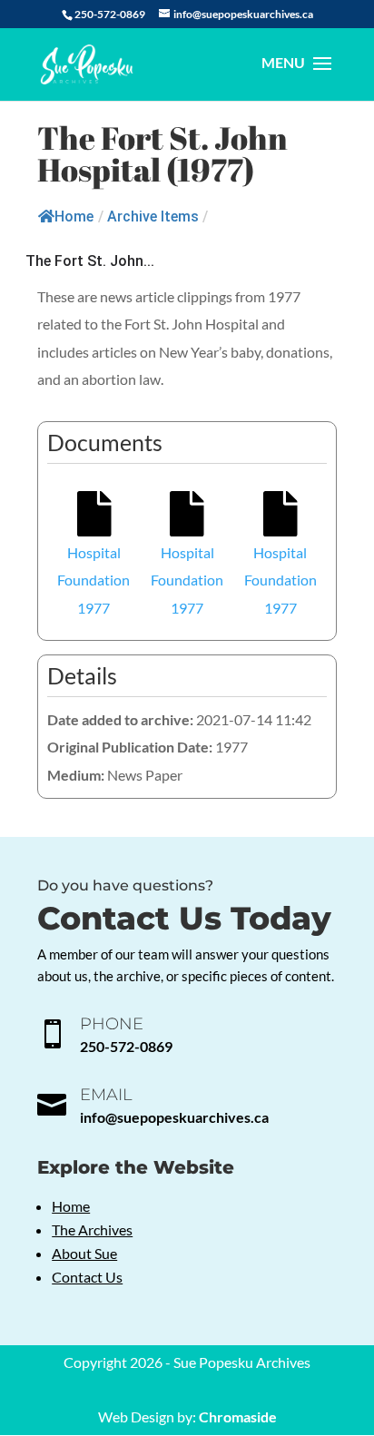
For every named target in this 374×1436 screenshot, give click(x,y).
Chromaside (238, 1416)
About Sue (84, 1253)
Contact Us (87, 1276)
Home (74, 216)
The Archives (92, 1229)
